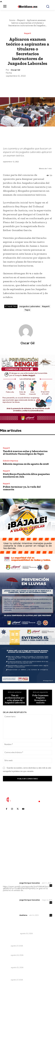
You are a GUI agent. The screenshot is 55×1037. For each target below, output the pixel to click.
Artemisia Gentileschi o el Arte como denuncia (22, 962)
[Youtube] (23, 809)
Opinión (6, 967)
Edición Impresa (10, 461)
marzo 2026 (10, 1021)
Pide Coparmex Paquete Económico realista (40, 699)
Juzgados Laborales (29, 306)
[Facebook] (14, 84)
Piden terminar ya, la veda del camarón (22, 488)
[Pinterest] (27, 84)
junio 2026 (10, 1008)
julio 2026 (9, 1004)
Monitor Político (11, 933)
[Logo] (27, 799)
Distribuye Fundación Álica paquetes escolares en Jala (26, 475)
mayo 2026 (10, 1013)
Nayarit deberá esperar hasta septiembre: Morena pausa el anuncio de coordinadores (25, 974)
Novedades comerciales (16, 929)
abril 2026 (9, 1017)
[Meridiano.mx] (27, 6)
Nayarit (21, 20)
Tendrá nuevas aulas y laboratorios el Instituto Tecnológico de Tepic (25, 452)
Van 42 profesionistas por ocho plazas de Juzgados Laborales (15, 699)
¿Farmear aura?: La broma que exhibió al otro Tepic (26, 940)
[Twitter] (21, 84)
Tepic (27, 310)
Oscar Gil (15, 70)
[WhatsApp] (34, 84)
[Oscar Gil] (27, 331)
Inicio (12, 20)
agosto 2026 (11, 999)
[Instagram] (12, 809)
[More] (41, 84)
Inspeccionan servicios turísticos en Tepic (25, 951)
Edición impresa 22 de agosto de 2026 (26, 463)
